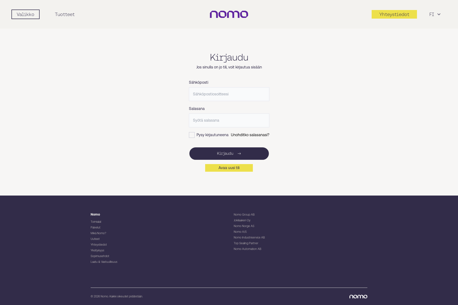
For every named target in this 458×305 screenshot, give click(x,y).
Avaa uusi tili (229, 167)
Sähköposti (198, 82)
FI (431, 14)
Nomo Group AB (244, 214)
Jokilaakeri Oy (242, 220)
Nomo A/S (240, 231)
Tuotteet (65, 14)
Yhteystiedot (99, 244)
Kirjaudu (225, 153)
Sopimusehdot (100, 256)
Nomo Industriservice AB (249, 237)
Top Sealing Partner (246, 243)
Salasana (197, 108)
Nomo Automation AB (247, 249)
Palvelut (95, 227)
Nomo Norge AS (244, 226)
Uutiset (95, 239)
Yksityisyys (97, 250)
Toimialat (96, 221)
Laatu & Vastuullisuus (104, 262)
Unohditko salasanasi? (250, 135)
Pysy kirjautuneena (213, 135)
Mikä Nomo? (98, 233)
